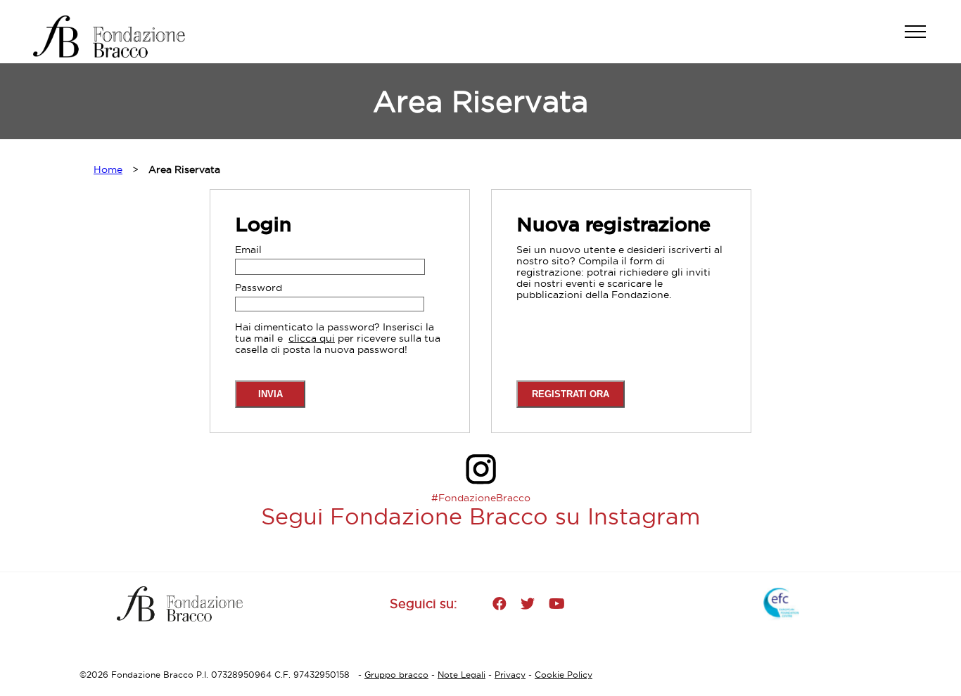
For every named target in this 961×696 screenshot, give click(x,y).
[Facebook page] (499, 604)
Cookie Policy (563, 674)
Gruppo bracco (396, 674)
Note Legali (461, 674)
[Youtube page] (557, 604)
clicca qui (311, 338)
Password (258, 287)
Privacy (510, 674)
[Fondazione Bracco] (121, 36)
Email (248, 249)
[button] (922, 38)
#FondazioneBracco (480, 497)
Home (108, 169)
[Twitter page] (528, 604)
